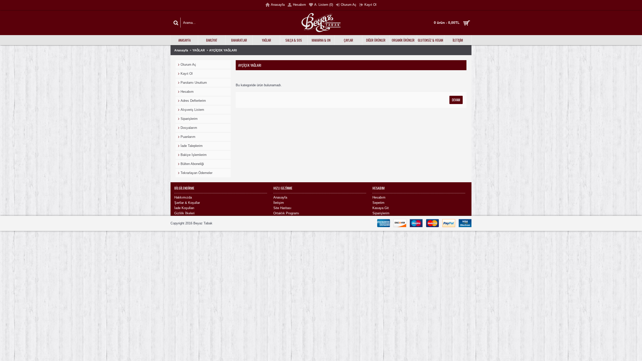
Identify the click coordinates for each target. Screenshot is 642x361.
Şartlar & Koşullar (187, 203)
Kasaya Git (380, 208)
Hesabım (187, 92)
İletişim (278, 203)
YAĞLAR (198, 50)
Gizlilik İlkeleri (184, 213)
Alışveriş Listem (192, 110)
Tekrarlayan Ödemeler (196, 173)
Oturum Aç (188, 64)
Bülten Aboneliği (192, 164)
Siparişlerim (189, 119)
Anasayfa (181, 50)
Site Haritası (282, 208)
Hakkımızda (183, 197)
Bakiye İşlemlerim (194, 155)
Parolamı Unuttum (194, 82)
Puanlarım (188, 137)
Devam (456, 99)
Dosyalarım (189, 128)
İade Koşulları (184, 208)
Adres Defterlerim (193, 101)
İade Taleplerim (192, 146)
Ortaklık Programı (286, 213)
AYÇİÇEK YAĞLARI (223, 50)
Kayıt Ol (187, 73)
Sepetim (378, 203)
